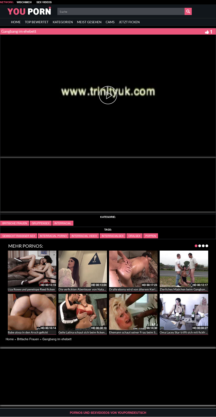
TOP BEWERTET (37, 22)
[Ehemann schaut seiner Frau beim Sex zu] (133, 312)
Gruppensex (41, 223)
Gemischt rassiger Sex (18, 236)
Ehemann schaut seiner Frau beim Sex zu (135, 332)
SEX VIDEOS (44, 2)
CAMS (110, 22)
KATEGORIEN (63, 22)
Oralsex (134, 236)
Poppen (150, 236)
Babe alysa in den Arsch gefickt (28, 332)
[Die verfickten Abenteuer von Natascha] (82, 269)
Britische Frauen (14, 223)
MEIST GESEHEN (89, 22)
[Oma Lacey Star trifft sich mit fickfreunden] (184, 312)
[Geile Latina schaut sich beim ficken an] (82, 312)
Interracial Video (84, 236)
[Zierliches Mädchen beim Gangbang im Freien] (184, 269)
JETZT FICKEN (129, 22)
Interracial (62, 223)
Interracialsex (113, 236)
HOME (16, 22)
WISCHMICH (24, 2)
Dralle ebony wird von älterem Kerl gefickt (137, 289)
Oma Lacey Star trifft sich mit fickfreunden (187, 332)
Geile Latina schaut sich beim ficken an (83, 332)
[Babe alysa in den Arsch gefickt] (32, 312)
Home (10, 339)
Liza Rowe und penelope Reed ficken (31, 289)
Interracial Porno (53, 236)
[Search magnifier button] (188, 11)
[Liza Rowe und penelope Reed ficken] (32, 269)
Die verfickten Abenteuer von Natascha (84, 289)
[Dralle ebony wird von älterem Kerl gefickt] (133, 269)
